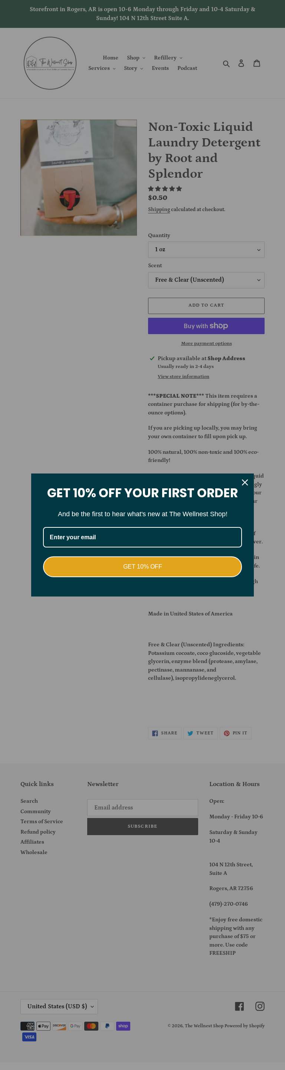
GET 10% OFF (142, 566)
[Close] (245, 482)
